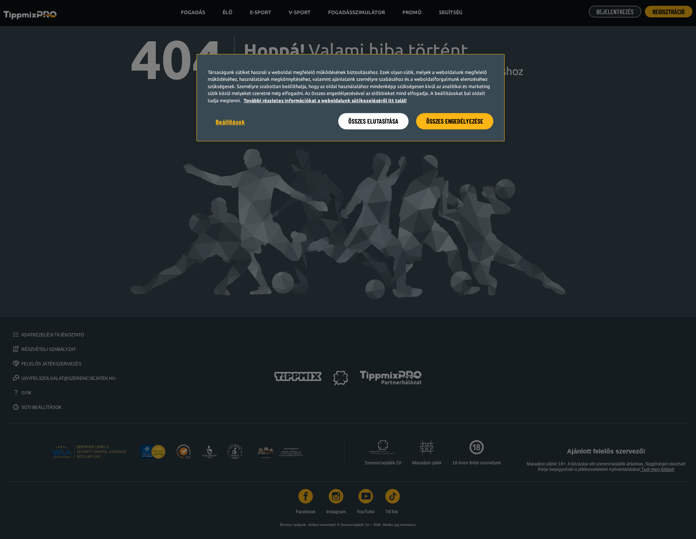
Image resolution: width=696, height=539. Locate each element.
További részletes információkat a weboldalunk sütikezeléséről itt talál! (325, 100)
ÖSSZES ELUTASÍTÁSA (373, 121)
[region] (350, 98)
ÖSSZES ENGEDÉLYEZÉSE (454, 121)
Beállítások (230, 122)
